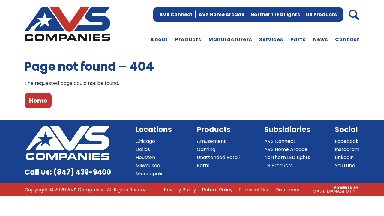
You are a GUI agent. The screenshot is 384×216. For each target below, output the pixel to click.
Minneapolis (150, 173)
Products (188, 39)
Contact (347, 39)
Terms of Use (254, 189)
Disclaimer (287, 189)
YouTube (345, 165)
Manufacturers (230, 39)
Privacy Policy (180, 189)
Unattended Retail (218, 157)
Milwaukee (148, 165)
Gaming (206, 149)
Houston (145, 157)
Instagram (347, 149)
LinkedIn (344, 157)
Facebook (346, 141)
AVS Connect (176, 14)
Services (271, 39)
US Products (321, 14)
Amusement (211, 141)
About (159, 39)
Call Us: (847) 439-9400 (68, 172)
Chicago (145, 141)
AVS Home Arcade (221, 14)
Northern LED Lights (275, 14)
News (320, 39)
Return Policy (217, 189)
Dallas (143, 149)
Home (38, 100)
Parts (298, 39)
